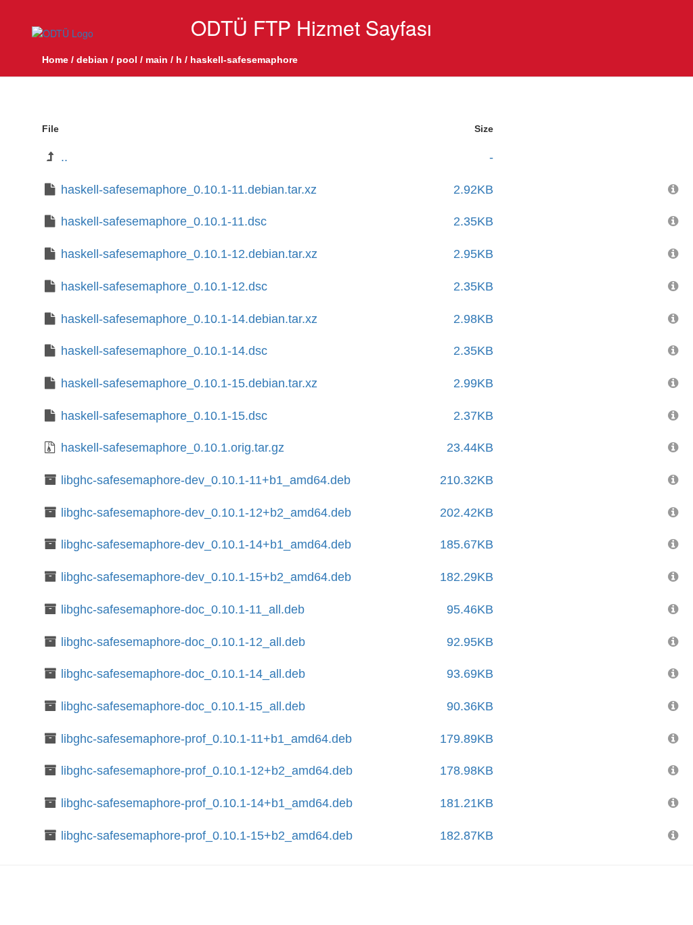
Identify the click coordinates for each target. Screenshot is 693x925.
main (157, 59)
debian (92, 59)
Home (55, 59)
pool (126, 59)
